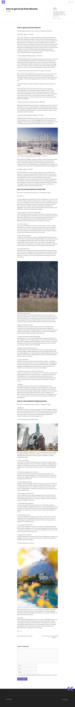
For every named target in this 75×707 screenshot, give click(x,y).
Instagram (32, 404)
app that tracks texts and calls (25, 636)
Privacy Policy (65, 699)
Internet (20, 631)
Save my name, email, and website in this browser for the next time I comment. (37, 675)
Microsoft (38, 242)
